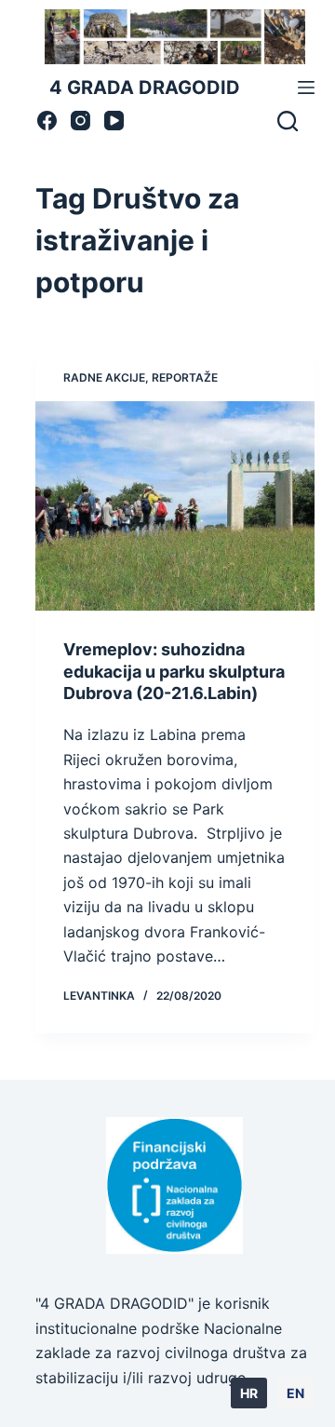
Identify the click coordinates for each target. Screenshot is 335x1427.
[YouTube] (114, 120)
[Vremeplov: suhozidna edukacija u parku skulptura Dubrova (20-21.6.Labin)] (175, 506)
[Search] (287, 121)
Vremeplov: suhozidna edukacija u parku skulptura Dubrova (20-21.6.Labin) (174, 671)
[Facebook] (47, 120)
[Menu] (306, 87)
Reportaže (185, 377)
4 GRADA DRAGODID (144, 87)
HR (249, 1393)
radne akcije (104, 377)
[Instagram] (80, 120)
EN (295, 1393)
